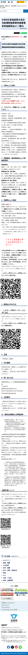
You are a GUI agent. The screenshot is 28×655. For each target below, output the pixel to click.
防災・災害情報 (21, 1)
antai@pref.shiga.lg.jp (10, 393)
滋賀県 (2, 5)
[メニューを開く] (26, 1)
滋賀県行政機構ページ (19, 632)
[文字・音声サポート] (9, 2)
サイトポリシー (6, 607)
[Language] (12, 2)
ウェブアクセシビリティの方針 (9, 609)
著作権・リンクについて (8, 602)
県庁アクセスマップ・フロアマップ (11, 627)
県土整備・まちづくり (17, 5)
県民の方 (7, 5)
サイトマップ (5, 605)
